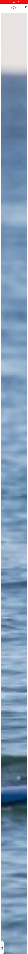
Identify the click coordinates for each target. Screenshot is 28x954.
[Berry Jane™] (14, 6)
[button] (2, 947)
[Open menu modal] (2, 6)
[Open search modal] (22, 6)
